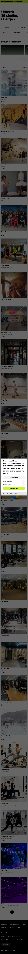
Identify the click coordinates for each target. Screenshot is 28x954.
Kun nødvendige (14, 477)
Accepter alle (14, 488)
